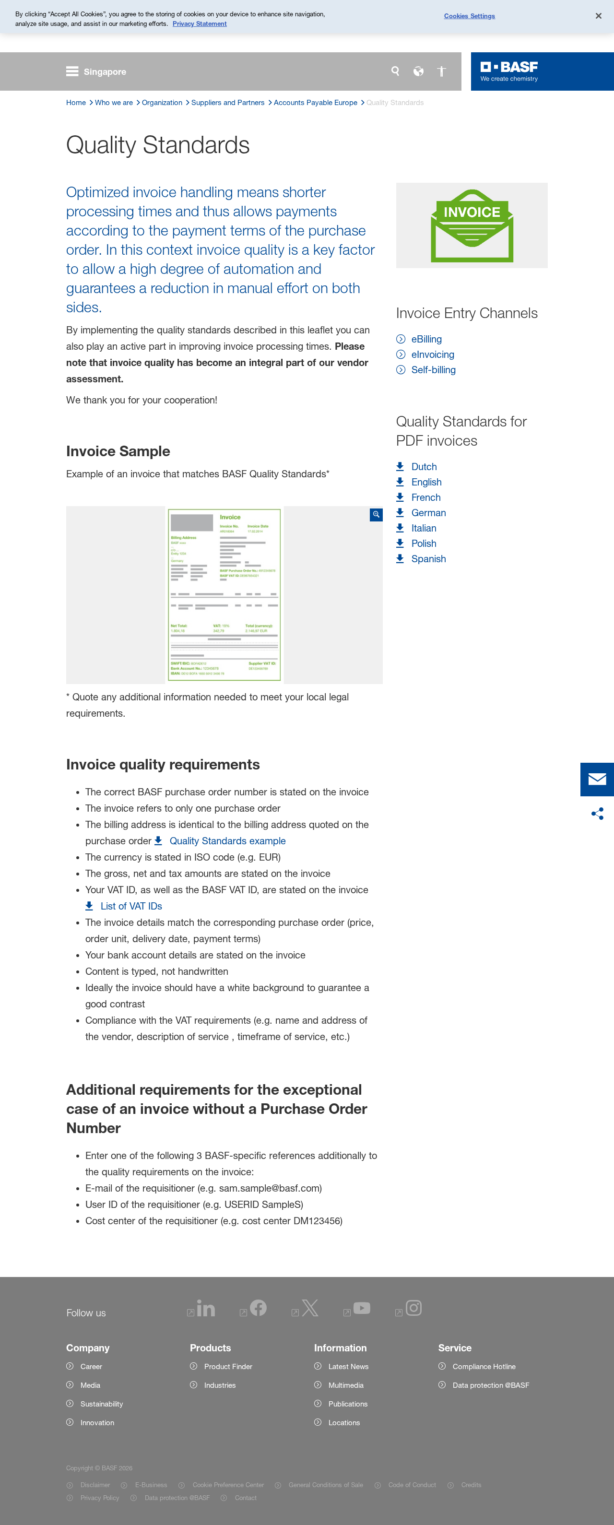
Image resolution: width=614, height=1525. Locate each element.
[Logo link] (509, 71)
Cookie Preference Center (228, 1485)
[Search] (395, 71)
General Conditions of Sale (326, 1485)
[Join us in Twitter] (305, 1314)
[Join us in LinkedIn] (201, 1314)
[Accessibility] (441, 71)
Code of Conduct (412, 1485)
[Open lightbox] (224, 595)
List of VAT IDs (131, 906)
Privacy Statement (200, 23)
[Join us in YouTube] (357, 1314)
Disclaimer (95, 1485)
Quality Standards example (228, 841)
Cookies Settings (470, 15)
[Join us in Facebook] (253, 1314)
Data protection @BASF (177, 1497)
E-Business (151, 1485)
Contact (245, 1497)
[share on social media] (597, 814)
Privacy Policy (100, 1497)
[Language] (418, 71)
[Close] (598, 15)
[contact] (597, 779)
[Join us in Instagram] (409, 1314)
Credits (471, 1485)
